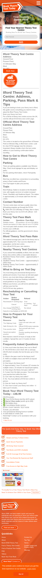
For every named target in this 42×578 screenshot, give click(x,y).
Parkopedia (32, 173)
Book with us (25, 350)
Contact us (15, 416)
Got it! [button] (21, 574)
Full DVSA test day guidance (13, 288)
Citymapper (10, 183)
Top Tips (27, 540)
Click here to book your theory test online (19, 385)
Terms (26, 543)
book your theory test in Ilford (27, 107)
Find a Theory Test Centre (10, 545)
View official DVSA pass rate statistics (16, 246)
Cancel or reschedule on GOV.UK (15, 311)
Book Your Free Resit (9, 557)
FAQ (3, 551)
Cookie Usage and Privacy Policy (30, 546)
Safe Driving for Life (10, 326)
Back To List (8, 420)
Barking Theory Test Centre (13, 264)
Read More (36, 492)
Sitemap (27, 550)
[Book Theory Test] (10, 510)
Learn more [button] (31, 569)
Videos (4, 554)
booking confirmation (21, 150)
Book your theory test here (12, 114)
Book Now (10, 71)
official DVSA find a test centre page (21, 119)
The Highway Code (9, 323)
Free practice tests (9, 329)
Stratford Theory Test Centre (13, 261)
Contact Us (28, 537)
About (4, 540)
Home (4, 537)
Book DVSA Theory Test (10, 543)
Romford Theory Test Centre (14, 257)
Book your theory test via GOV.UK (15, 212)
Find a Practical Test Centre (11, 548)
